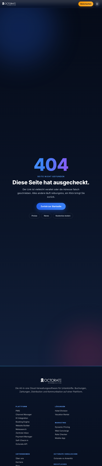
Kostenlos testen (63, 216)
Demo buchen (85, 4)
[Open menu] (97, 4)
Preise (34, 216)
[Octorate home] (9, 4)
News (46, 216)
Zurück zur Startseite (51, 206)
